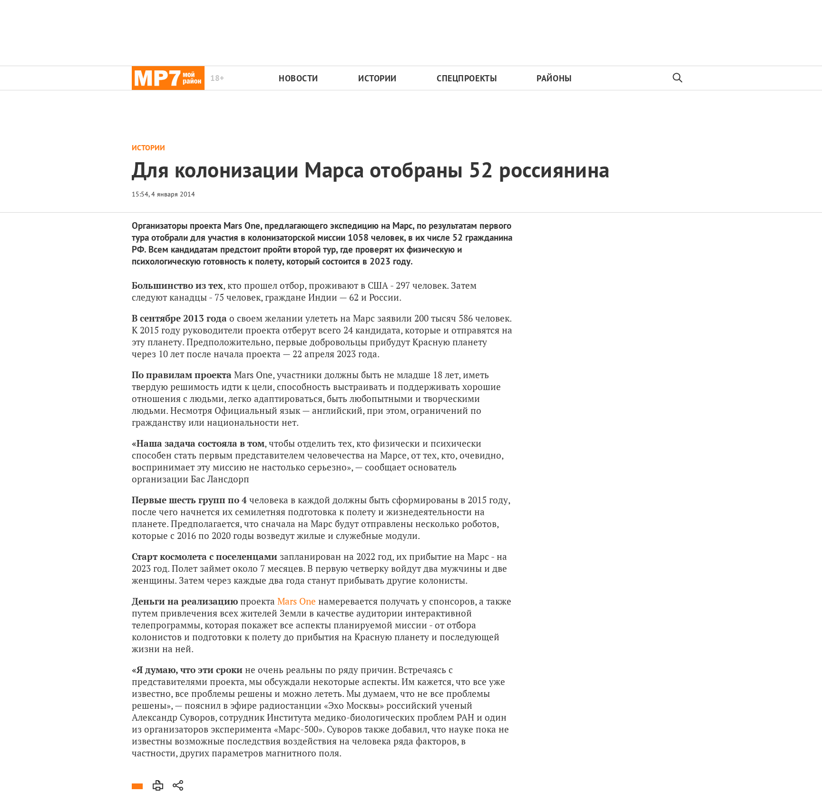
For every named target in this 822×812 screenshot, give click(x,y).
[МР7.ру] (168, 78)
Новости (298, 78)
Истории (377, 78)
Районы (554, 78)
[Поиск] (678, 78)
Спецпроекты (467, 78)
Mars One (296, 601)
